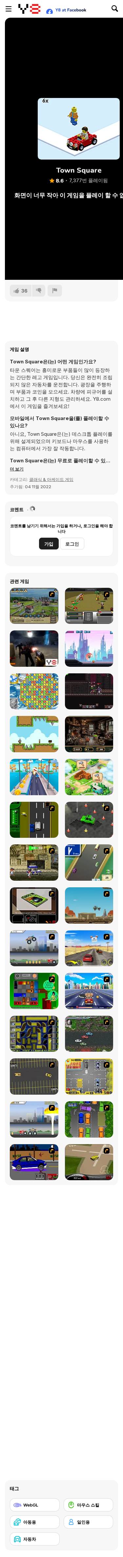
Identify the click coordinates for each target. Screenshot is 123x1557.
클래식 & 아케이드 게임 (51, 479)
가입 (48, 544)
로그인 (72, 544)
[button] (17, 468)
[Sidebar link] (8, 8)
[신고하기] (55, 291)
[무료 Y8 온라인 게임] (29, 9)
